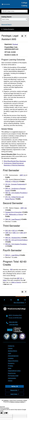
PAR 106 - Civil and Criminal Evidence (16, 240)
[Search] (27, 19)
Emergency (11, 363)
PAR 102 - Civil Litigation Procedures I (16, 193)
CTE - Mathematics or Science (14, 214)
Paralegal (15, 44)
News (9, 368)
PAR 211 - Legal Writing (12, 255)
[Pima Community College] (6, 4)
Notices (10, 380)
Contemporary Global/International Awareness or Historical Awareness (14, 164)
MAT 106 (19, 278)
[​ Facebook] (4, 300)
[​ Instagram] (25, 300)
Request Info (14, 390)
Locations (10, 358)
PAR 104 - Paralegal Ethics (13, 238)
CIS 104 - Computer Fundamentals (15, 184)
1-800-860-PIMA (13, 324)
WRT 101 (23, 175)
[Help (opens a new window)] (25, 36)
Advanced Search (6, 24)
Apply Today (14, 394)
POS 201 (8, 181)
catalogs (6, 400)
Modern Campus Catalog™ (17, 402)
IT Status (10, 365)
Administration (12, 378)
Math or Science (16, 282)
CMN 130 (22, 233)
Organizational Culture (14, 370)
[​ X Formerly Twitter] (11, 300)
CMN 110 (15, 233)
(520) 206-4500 (13, 322)
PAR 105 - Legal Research (13, 219)
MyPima (14, 386)
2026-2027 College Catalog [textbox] (8, 11)
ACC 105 (7, 230)
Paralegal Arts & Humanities (13, 212)
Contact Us (11, 346)
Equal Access (12, 373)
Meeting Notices (12, 351)
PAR (11, 269)
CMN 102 (8, 233)
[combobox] (14, 11)
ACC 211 (14, 230)
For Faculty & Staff (13, 375)
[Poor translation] (5, 413)
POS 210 (15, 181)
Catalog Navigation (8, 29)
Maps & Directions (13, 360)
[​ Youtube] (18, 300)
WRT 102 (23, 208)
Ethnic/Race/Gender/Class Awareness (15, 161)
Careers (10, 348)
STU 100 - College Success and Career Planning (14, 198)
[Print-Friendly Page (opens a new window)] (22, 36)
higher (4, 280)
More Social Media (19, 302)
